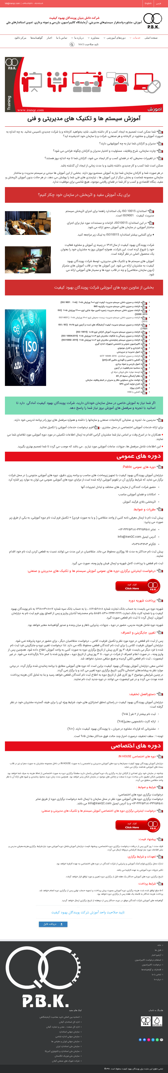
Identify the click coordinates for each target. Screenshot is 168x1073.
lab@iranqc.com (12, 3)
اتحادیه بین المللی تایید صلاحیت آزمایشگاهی (60, 1017)
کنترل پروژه (135, 388)
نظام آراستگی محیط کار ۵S (128, 376)
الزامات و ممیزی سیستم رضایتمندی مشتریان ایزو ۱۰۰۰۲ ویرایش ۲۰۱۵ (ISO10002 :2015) (101, 340)
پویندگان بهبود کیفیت (130, 1068)
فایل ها (158, 950)
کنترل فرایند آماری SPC (129, 384)
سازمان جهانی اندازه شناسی (67, 1036)
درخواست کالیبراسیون (151, 965)
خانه (159, 945)
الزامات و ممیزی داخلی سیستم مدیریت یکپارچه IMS (117, 306)
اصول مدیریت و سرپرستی (128, 352)
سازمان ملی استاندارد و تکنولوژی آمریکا (62, 1051)
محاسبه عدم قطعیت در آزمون (127, 368)
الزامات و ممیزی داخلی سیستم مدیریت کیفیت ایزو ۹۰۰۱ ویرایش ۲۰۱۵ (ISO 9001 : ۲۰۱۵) (100, 302)
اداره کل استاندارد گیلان (69, 1022)
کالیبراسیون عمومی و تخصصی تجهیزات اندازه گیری (117, 344)
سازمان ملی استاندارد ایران (68, 1046)
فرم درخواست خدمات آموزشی (75, 427)
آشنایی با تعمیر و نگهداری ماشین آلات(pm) (121, 360)
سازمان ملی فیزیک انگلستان (67, 1056)
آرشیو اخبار (156, 955)
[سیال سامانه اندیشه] (157, 1017)
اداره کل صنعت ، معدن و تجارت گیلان (63, 1027)
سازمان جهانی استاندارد (69, 1032)
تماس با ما (156, 974)
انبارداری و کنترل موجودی (129, 348)
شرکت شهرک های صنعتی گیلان (66, 1061)
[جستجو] (72, 44)
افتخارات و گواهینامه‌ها (151, 970)
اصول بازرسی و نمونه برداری (128, 364)
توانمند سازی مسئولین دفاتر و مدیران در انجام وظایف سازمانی (113, 380)
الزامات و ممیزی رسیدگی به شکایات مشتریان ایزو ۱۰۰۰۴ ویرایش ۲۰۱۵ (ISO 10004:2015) (100, 336)
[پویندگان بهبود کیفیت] (146, 1017)
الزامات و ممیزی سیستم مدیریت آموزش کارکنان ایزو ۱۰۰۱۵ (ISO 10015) (108, 332)
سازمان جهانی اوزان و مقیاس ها (65, 1041)
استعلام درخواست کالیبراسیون (148, 960)
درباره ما (157, 979)
